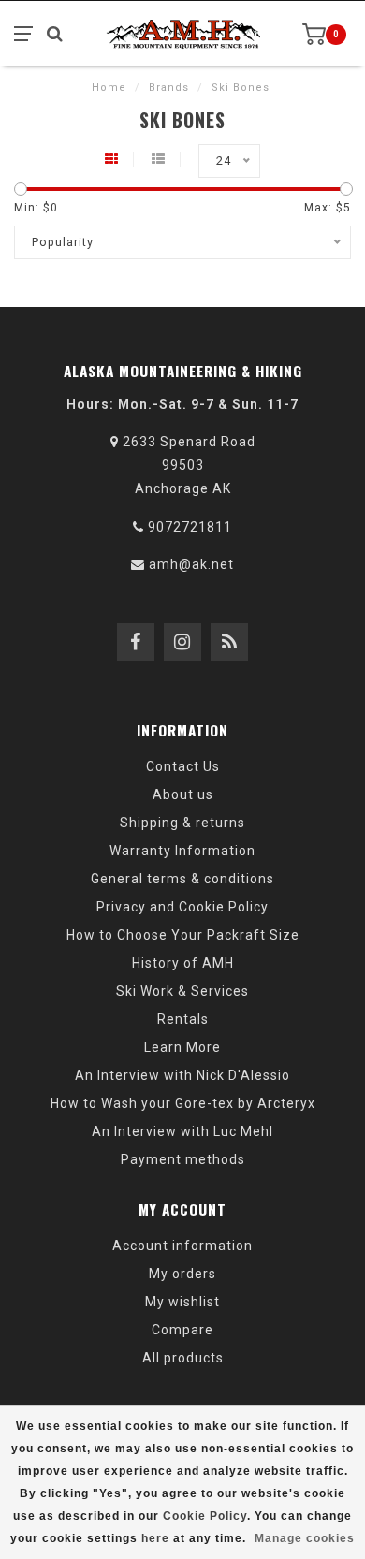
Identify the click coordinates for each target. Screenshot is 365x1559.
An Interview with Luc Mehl (182, 1131)
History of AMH (183, 962)
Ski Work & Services (182, 990)
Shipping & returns (182, 822)
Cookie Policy (205, 1516)
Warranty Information (183, 850)
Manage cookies (305, 1538)
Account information (182, 1245)
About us (183, 794)
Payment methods (183, 1159)
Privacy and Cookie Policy (182, 906)
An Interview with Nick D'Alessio (182, 1075)
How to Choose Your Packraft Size (182, 934)
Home (109, 87)
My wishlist (182, 1301)
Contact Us (183, 766)
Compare (182, 1329)
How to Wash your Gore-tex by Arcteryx (183, 1103)
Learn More (182, 1047)
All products (183, 1357)
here (155, 1538)
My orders (182, 1273)
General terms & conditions (182, 878)
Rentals (183, 1019)
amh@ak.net (191, 564)
